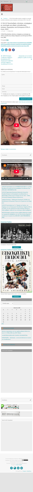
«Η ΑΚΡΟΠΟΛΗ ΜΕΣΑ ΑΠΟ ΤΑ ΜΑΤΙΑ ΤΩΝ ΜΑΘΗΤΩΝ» (15, 335)
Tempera (24, 471)
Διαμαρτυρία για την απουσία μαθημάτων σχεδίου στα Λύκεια (25, 56)
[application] (16, 171)
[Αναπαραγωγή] (3, 178)
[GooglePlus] (27, 1)
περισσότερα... (16, 247)
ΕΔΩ (7, 40)
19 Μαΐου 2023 (10, 31)
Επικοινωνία (6, 1)
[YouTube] (29, 1)
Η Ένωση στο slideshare (9, 344)
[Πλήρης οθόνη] (30, 178)
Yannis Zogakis (19, 464)
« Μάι (2, 323)
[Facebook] (25, 1)
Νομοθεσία (5, 18)
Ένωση (3, 31)
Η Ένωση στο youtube (8, 328)
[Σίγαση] (27, 178)
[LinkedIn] (31, 1)
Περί (1, 1)
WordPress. (29, 471)
